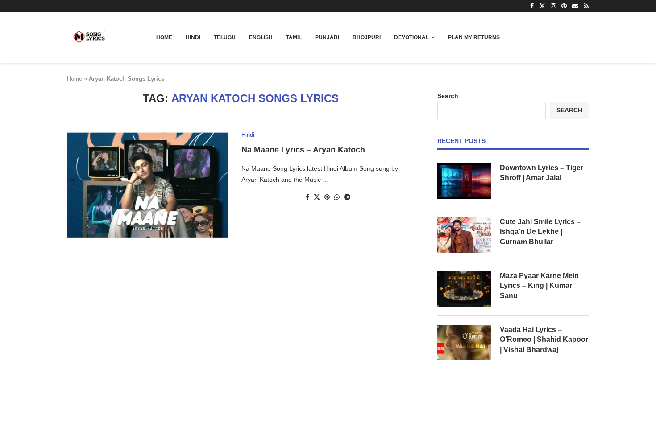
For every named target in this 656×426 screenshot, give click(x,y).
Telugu (225, 37)
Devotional (411, 37)
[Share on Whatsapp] (337, 197)
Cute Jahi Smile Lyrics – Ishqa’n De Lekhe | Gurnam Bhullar (540, 232)
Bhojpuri (367, 37)
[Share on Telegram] (347, 197)
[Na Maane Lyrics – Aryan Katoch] (147, 184)
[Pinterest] (564, 5)
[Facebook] (532, 5)
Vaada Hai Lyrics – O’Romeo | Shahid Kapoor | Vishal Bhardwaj (544, 339)
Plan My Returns (474, 37)
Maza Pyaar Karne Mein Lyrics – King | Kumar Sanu (539, 285)
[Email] (575, 5)
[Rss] (586, 5)
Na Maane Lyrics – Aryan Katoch (303, 149)
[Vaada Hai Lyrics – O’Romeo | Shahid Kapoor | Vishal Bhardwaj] (464, 342)
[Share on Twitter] (317, 197)
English (261, 37)
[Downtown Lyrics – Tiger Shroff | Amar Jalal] (464, 181)
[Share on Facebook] (307, 197)
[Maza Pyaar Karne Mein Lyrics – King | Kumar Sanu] (464, 289)
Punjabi (327, 37)
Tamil (294, 37)
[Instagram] (553, 5)
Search (447, 95)
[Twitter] (542, 5)
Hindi (193, 37)
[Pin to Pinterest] (327, 197)
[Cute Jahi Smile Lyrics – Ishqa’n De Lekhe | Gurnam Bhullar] (464, 235)
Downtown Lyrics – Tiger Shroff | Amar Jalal (541, 172)
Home (164, 37)
